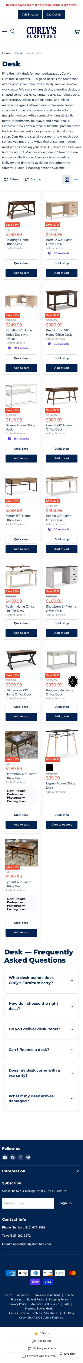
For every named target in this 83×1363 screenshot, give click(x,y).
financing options (38, 1059)
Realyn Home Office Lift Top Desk (20, 608)
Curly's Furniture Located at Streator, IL (33, 1313)
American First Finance (45, 1304)
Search (8, 1295)
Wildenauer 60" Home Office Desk (18, 692)
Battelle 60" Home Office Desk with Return (19, 334)
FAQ (66, 1304)
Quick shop (21, 263)
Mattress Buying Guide (39, 1309)
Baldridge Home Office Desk (17, 242)
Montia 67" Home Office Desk (18, 518)
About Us (23, 1295)
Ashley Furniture (15, 248)
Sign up (66, 1203)
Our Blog (68, 1313)
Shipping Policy (58, 1300)
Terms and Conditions (46, 1295)
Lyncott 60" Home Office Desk (59, 427)
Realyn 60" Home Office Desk (58, 518)
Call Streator (30, 15)
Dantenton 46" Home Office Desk (21, 776)
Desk (19, 53)
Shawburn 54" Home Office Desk (61, 608)
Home (6, 53)
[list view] (76, 179)
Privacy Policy (18, 1304)
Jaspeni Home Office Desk (60, 785)
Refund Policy (35, 1300)
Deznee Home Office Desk (20, 427)
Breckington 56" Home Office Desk (59, 332)
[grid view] (67, 179)
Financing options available (45, 168)
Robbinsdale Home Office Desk (59, 692)
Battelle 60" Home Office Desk (59, 242)
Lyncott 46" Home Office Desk (18, 884)
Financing (16, 1300)
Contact (69, 1295)
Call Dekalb (54, 15)
